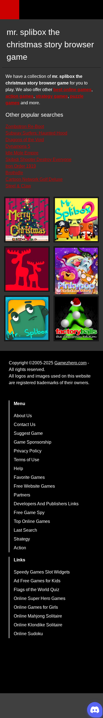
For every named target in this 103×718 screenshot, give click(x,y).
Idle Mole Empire (21, 153)
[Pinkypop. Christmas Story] (76, 271)
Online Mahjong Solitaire (38, 616)
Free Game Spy (29, 512)
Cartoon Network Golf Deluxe (34, 179)
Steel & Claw (18, 186)
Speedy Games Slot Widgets (42, 572)
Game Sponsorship (32, 442)
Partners (22, 495)
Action (20, 547)
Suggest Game (28, 433)
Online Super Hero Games (39, 598)
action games (19, 96)
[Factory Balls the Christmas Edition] (76, 318)
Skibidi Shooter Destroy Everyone (38, 159)
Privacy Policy (27, 451)
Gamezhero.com (70, 363)
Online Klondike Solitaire (38, 625)
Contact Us (24, 424)
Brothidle (14, 172)
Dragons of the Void (24, 139)
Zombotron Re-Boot (24, 126)
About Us (23, 415)
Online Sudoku (28, 633)
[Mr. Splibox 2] (76, 219)
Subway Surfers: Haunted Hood (36, 133)
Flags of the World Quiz (36, 589)
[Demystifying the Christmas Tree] (26, 219)
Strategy (22, 539)
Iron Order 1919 (20, 166)
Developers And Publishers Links (46, 503)
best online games (72, 89)
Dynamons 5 (17, 146)
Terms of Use (26, 459)
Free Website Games (34, 486)
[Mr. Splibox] (26, 318)
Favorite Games (29, 477)
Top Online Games (32, 521)
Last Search (25, 530)
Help (18, 468)
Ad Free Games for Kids (37, 580)
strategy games (52, 96)
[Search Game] (94, 11)
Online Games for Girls (36, 607)
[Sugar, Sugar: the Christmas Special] (26, 269)
